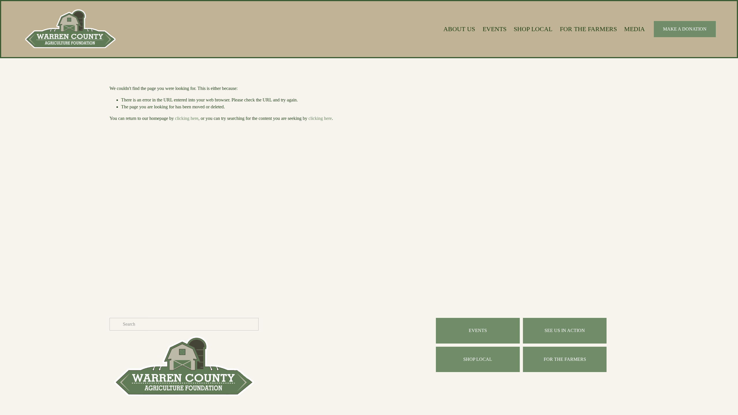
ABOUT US (459, 29)
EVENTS (495, 29)
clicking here (186, 118)
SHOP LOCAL (533, 29)
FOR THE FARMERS (588, 29)
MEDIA (634, 29)
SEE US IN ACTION (565, 330)
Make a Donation (685, 29)
